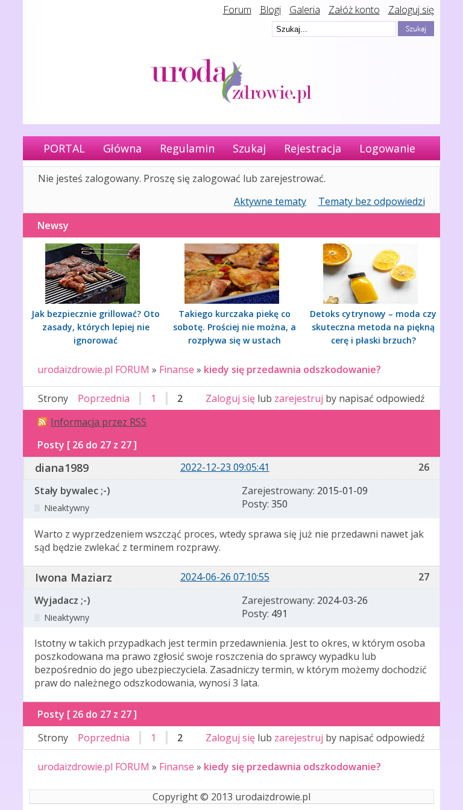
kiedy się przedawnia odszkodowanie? (292, 369)
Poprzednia (104, 398)
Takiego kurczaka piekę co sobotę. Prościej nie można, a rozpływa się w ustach (234, 327)
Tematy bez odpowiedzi (371, 201)
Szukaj (249, 148)
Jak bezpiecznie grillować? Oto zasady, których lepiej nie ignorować (95, 327)
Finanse (176, 369)
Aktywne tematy (270, 201)
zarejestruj (298, 398)
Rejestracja (312, 148)
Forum (237, 9)
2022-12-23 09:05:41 (224, 467)
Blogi (270, 9)
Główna (122, 148)
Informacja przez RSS (98, 422)
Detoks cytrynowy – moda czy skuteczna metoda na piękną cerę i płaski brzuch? (373, 327)
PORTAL (64, 148)
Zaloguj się (411, 9)
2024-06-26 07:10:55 (224, 576)
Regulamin (187, 148)
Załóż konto (354, 9)
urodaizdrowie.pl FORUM (93, 369)
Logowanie (387, 148)
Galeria (304, 9)
